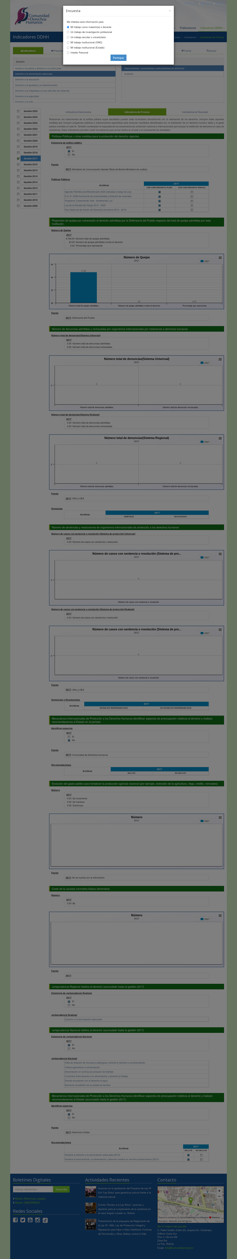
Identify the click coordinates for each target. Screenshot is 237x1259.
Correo (207, 3)
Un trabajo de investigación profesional (91, 32)
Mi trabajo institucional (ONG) (86, 42)
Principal (192, 3)
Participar (118, 58)
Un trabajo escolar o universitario (88, 37)
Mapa (221, 3)
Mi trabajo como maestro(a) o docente (91, 27)
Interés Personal (79, 52)
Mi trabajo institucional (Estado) (87, 47)
